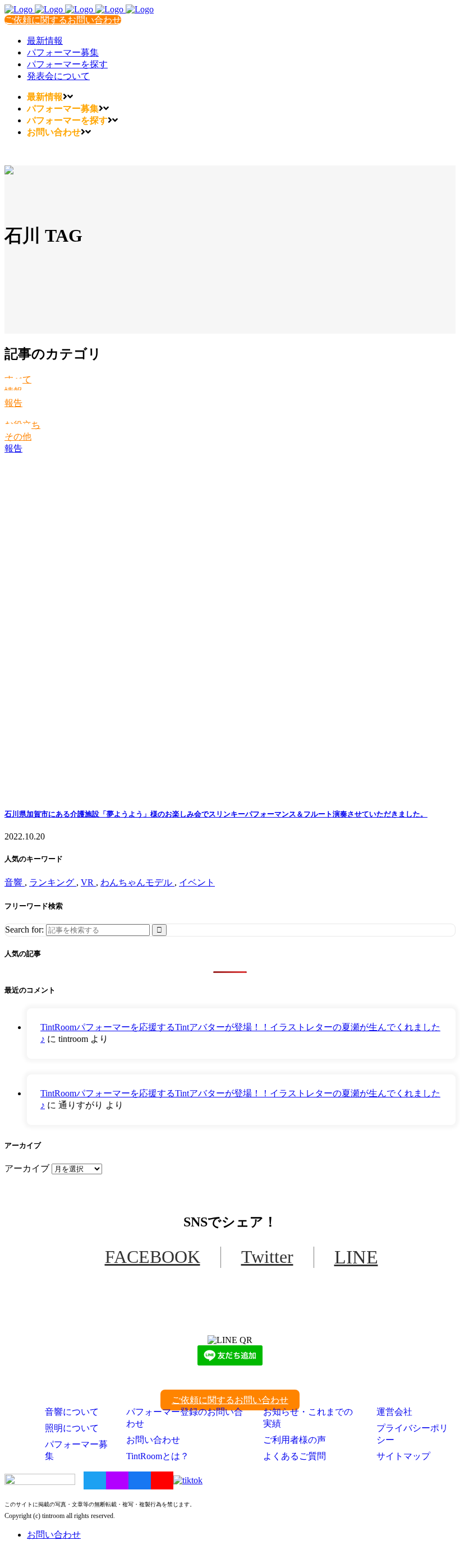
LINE (356, 1257)
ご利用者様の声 (294, 1440)
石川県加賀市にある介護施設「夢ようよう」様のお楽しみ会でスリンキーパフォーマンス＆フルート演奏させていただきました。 (215, 814)
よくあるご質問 (294, 1456)
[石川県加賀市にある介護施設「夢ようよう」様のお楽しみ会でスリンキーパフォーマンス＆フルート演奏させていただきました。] (230, 626)
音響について (72, 1412)
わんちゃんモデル (137, 882)
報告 (13, 403)
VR (88, 882)
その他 (17, 436)
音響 (14, 882)
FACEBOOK (152, 1257)
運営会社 (394, 1412)
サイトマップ (403, 1456)
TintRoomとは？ (157, 1456)
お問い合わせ (153, 1440)
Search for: (24, 929)
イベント (197, 882)
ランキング (52, 882)
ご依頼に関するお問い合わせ (62, 20)
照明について (72, 1428)
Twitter (267, 1257)
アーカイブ (26, 1168)
